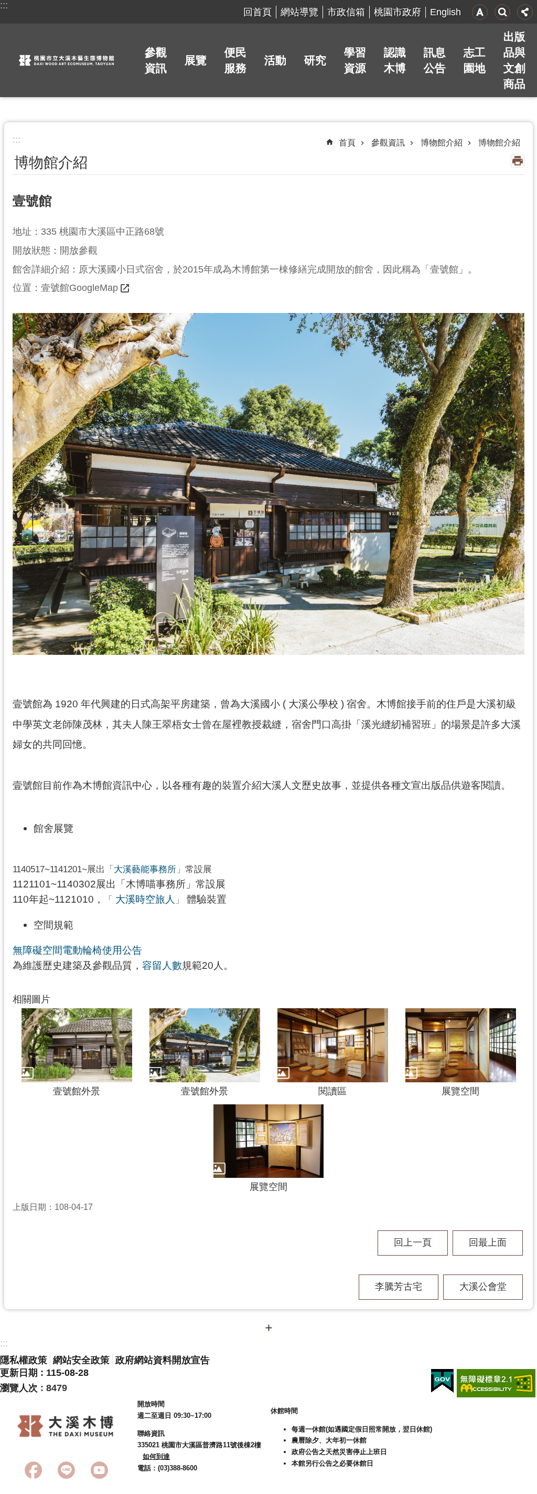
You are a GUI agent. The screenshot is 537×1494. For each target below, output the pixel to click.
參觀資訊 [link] (156, 60)
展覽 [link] (196, 60)
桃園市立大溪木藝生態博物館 (66, 60)
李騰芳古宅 (398, 1286)
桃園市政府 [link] (397, 12)
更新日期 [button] (19, 1372)
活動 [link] (275, 60)
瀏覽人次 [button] (19, 1388)
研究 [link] (315, 60)
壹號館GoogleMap (79, 288)
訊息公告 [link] (435, 60)
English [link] (445, 12)
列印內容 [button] (517, 161)
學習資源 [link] (355, 60)
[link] (442, 1381)
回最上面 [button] (488, 1242)
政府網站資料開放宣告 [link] (162, 1360)
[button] (268, 484)
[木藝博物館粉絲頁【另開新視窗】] (33, 1470)
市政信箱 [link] (346, 12)
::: (4, 5)
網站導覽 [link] (299, 12)
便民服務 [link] (235, 60)
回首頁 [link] (257, 12)
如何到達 (156, 1456)
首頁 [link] (347, 142)
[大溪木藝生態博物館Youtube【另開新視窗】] (99, 1470)
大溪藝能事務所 (145, 869)
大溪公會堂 (483, 1286)
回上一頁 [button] (413, 1242)
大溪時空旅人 (145, 899)
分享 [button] (525, 12)
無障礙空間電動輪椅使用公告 (77, 950)
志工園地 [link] (475, 60)
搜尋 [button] (502, 12)
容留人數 (162, 965)
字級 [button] (480, 12)
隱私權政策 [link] (23, 1360)
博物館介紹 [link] (442, 142)
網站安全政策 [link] (81, 1360)
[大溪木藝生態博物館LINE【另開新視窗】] (66, 1470)
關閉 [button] (268, 1327)
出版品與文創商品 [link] (514, 60)
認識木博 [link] (395, 60)
